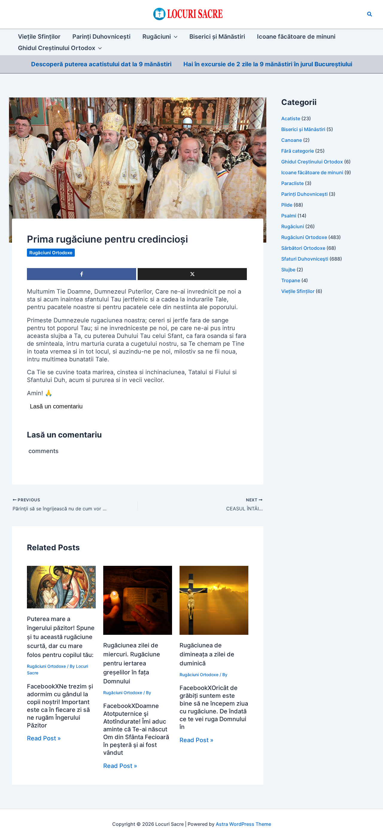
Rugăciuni (292, 226)
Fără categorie (297, 151)
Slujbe (288, 270)
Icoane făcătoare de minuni (312, 172)
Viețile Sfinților (297, 291)
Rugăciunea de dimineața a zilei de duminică (207, 654)
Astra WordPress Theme (243, 824)
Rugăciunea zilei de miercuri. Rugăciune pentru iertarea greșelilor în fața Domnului (131, 663)
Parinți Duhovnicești (304, 194)
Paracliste (292, 183)
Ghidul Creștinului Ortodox (312, 162)
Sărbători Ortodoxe (303, 248)
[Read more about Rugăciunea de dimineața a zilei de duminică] (214, 600)
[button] (370, 14)
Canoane (291, 140)
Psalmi (288, 216)
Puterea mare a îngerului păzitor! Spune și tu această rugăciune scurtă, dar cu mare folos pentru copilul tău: (61, 636)
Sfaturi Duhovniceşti (304, 259)
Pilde (286, 205)
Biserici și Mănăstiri (303, 129)
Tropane (290, 280)
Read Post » (44, 738)
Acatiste (290, 118)
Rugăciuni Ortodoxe (50, 252)
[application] (174, 36)
